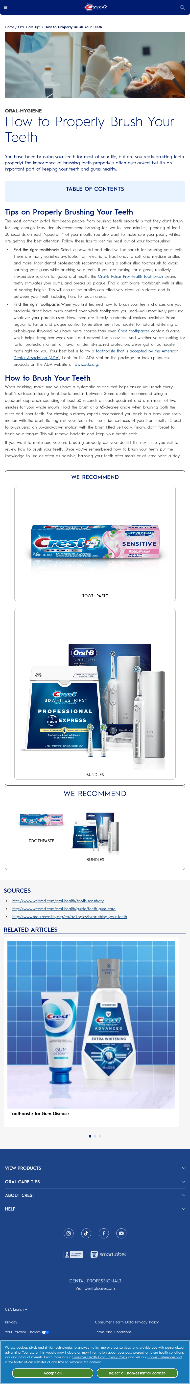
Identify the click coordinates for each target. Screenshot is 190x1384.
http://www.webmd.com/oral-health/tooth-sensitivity (58, 901)
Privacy (11, 1322)
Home (9, 27)
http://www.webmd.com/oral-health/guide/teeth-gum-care (64, 909)
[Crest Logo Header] (95, 7)
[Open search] (182, 7)
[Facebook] (104, 1233)
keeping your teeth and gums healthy (79, 169)
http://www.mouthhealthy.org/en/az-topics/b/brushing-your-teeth (69, 916)
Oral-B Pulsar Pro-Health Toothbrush (130, 276)
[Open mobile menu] (6, 7)
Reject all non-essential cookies (137, 1373)
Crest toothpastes (133, 331)
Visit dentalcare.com (95, 1288)
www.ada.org (86, 364)
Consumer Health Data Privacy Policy (127, 1322)
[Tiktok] (86, 1233)
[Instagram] (69, 1233)
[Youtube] (121, 1233)
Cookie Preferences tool (164, 1357)
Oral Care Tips (29, 27)
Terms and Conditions (113, 1332)
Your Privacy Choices (23, 1332)
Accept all (53, 1373)
